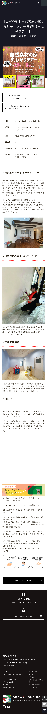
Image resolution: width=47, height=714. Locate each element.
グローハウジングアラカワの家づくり (14, 675)
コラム (31, 674)
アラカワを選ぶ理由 (9, 679)
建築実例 (6, 685)
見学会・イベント (8, 687)
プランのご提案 (8, 682)
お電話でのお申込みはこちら (19, 107)
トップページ (7, 671)
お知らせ (32, 677)
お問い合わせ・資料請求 (23, 616)
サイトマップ (33, 687)
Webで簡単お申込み (18, 97)
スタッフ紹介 (33, 671)
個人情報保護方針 (34, 685)
